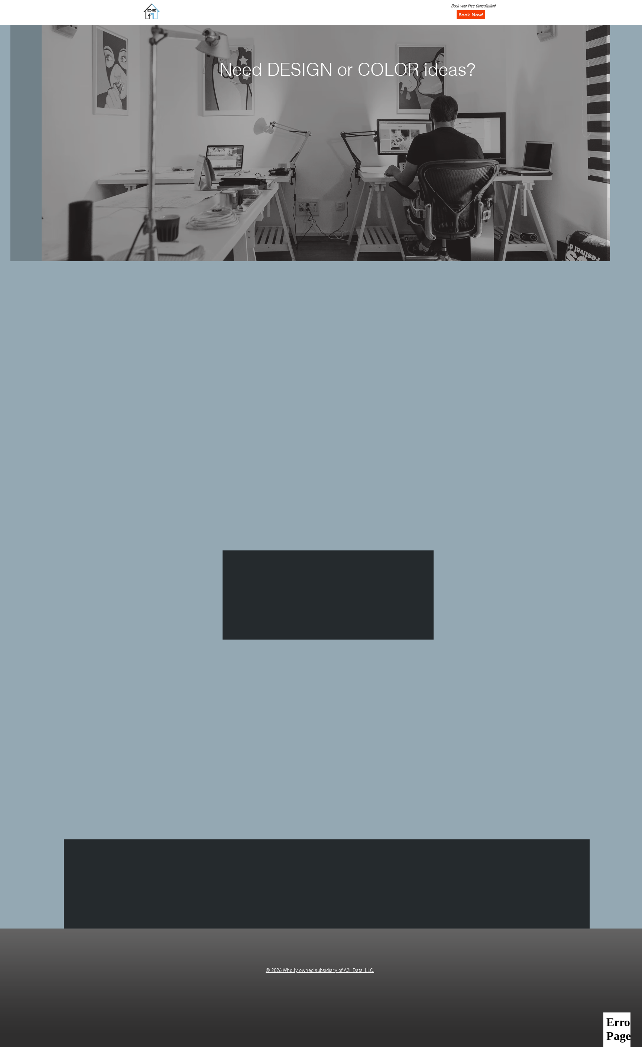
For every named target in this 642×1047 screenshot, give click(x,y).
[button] (471, 14)
